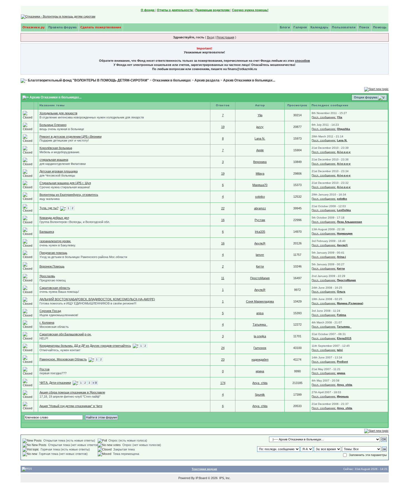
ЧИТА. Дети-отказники (55, 382)
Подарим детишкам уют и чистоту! (64, 140)
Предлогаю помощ (53, 280)
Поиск (364, 27)
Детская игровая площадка (59, 171)
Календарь (320, 27)
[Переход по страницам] (63, 208)
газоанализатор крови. (55, 241)
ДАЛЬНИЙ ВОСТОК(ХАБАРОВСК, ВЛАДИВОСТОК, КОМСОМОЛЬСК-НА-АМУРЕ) (97, 299)
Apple (260, 150)
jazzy (259, 126)
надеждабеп (260, 359)
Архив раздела (207, 80)
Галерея (300, 27)
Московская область (54, 326)
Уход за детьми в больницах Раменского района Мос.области (83, 257)
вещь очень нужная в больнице (62, 129)
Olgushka (343, 128)
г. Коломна (47, 322)
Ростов (45, 369)
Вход (210, 37)
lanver (260, 254)
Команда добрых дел (54, 217)
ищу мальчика (50, 198)
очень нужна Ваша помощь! (59, 291)
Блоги (285, 27)
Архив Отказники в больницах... (249, 80)
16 (223, 220)
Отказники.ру (34, 27)
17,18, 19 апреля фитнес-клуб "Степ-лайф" (70, 396)
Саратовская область (55, 287)
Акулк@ (259, 243)
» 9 (95, 382)
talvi (340, 349)
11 (222, 278)
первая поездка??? (53, 373)
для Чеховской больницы (57, 175)
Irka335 (260, 231)
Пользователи (344, 27)
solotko (260, 196)
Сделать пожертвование (100, 27)
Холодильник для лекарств (58, 113)
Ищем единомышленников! (59, 315)
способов (302, 60)
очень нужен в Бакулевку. (58, 245)
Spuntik (260, 394)
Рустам (260, 220)
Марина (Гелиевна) (350, 303)
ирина (260, 371)
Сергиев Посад (50, 311)
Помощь (380, 27)
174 (222, 383)
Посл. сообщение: (324, 117)
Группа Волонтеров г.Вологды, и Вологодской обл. (75, 222)
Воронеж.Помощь (52, 266)
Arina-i (341, 256)
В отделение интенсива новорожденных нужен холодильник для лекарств (92, 117)
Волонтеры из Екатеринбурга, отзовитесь (69, 194)
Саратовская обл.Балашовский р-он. (66, 334)
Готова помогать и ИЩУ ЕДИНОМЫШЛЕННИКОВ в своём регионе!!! (88, 303)
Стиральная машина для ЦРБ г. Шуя (65, 183)
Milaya (260, 173)
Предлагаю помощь (53, 252)
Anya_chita (259, 383)
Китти (260, 266)
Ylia (260, 115)
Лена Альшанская (349, 221)
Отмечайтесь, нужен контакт (60, 350)
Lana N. (260, 138)
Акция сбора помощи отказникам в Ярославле (72, 392)
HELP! (44, 338)
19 (223, 126)
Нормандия (345, 233)
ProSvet (342, 361)
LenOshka (344, 210)
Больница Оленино (53, 125)
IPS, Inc (224, 478)
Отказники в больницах (171, 80)
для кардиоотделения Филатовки (63, 163)
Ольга (341, 291)
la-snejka (260, 336)
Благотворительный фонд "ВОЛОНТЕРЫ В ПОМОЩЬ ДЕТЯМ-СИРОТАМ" (88, 80)
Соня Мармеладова (260, 301)
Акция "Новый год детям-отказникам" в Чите (71, 406)
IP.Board (201, 478)
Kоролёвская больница (56, 148)
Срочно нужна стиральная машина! (65, 187)
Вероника (260, 162)
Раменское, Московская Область (63, 359)
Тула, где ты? (49, 208)
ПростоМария (260, 278)
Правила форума (62, 27)
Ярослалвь (47, 276)
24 (223, 348)
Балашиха (47, 231)
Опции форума (365, 97)
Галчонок (259, 348)
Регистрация (225, 37)
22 (223, 208)
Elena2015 (344, 338)
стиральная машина (54, 159)
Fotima (341, 314)
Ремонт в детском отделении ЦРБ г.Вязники (71, 136)
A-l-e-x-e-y (344, 151)
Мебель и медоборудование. (60, 152)
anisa (259, 313)
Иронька (343, 396)
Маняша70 (259, 185)
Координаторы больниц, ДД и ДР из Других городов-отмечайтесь (85, 345)
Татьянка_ (260, 324)
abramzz (260, 208)
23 (223, 359)
